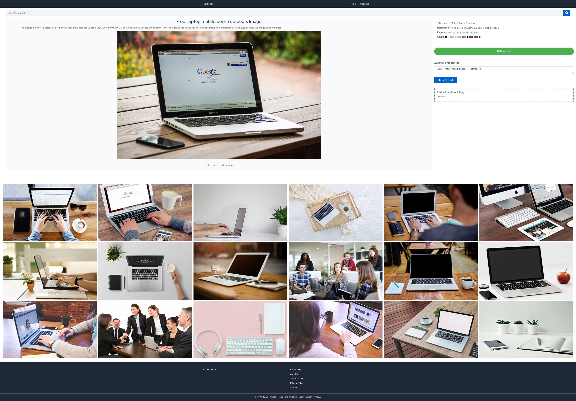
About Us (294, 373)
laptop (458, 32)
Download (505, 51)
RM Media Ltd (263, 396)
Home (353, 3)
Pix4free (441, 96)
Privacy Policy (296, 382)
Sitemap (294, 387)
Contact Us (295, 369)
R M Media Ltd (209, 369)
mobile (466, 32)
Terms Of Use (296, 378)
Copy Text (447, 80)
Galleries (364, 3)
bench (451, 32)
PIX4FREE (209, 4)
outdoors (474, 32)
